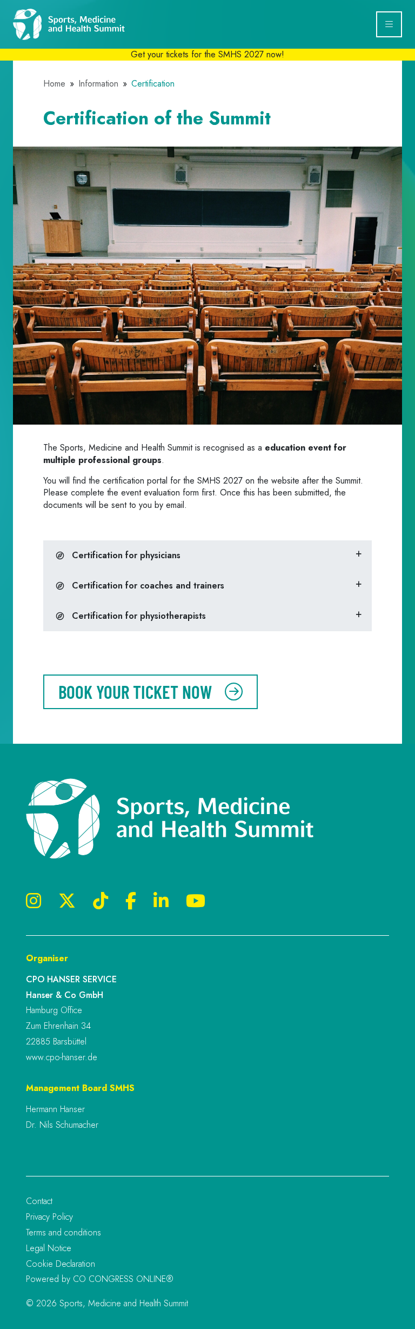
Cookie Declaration (60, 1264)
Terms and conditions (63, 1232)
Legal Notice (48, 1248)
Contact (39, 1201)
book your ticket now (135, 691)
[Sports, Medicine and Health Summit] (80, 24)
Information (98, 84)
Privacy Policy (49, 1217)
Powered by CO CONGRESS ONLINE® (99, 1279)
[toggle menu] (389, 24)
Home (54, 84)
